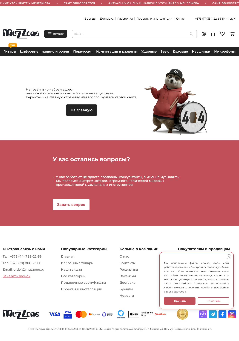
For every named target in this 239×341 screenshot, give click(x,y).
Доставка (107, 18)
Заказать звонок (16, 276)
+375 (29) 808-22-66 (25, 263)
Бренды (90, 18)
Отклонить (213, 301)
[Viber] (203, 314)
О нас (180, 18)
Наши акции (71, 269)
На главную (82, 110)
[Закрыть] (229, 256)
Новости (127, 296)
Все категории (73, 276)
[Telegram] (213, 314)
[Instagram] (232, 314)
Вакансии (128, 276)
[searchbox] (134, 34)
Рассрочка (125, 18)
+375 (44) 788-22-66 (26, 256)
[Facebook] (222, 314)
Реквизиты (129, 269)
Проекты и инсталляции (154, 18)
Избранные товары (77, 263)
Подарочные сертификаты (83, 283)
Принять (180, 301)
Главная (67, 256)
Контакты (128, 263)
